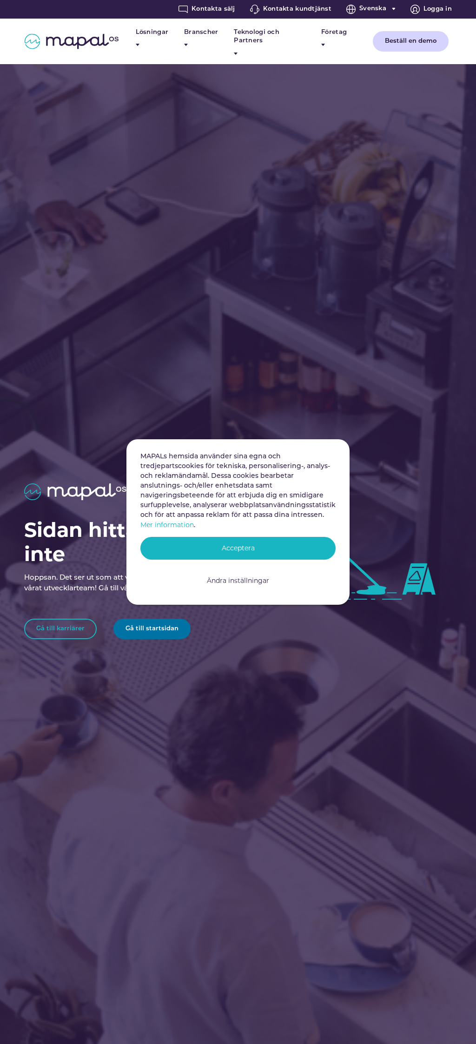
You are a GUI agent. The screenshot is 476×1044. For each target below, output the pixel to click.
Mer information (167, 525)
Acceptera (238, 548)
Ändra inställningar (238, 580)
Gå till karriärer (60, 629)
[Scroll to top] (456, 1024)
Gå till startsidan (152, 629)
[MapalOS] (71, 41)
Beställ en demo (410, 41)
